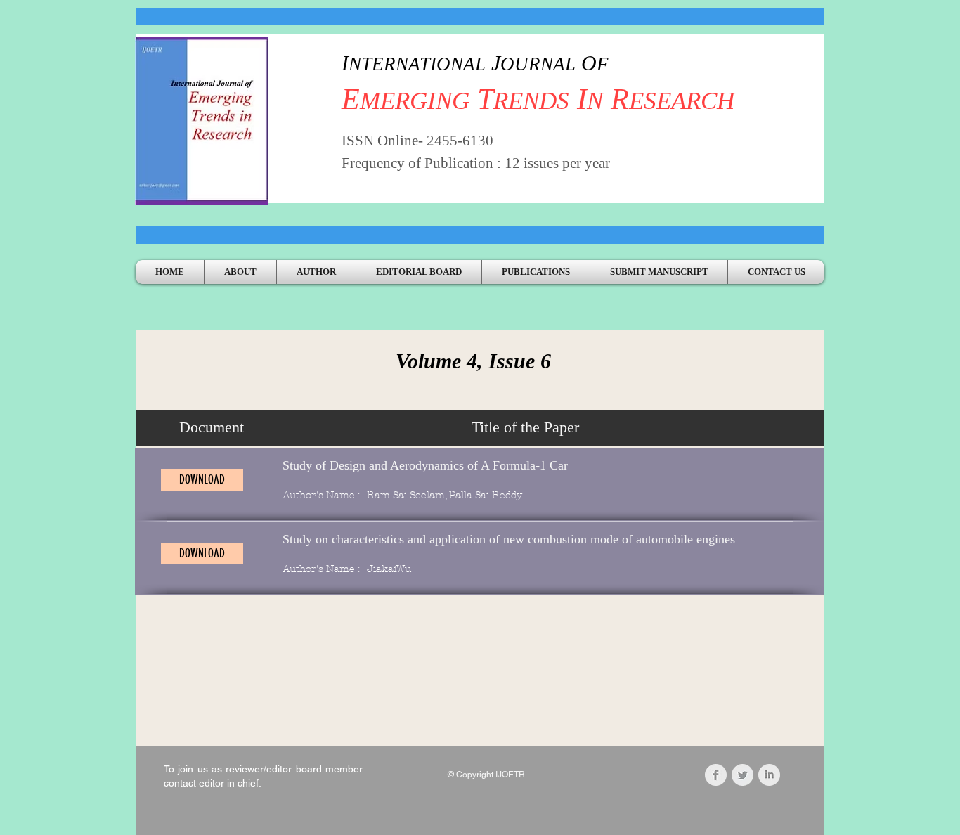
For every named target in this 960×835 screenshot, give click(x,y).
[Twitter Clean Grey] (742, 775)
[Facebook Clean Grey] (716, 775)
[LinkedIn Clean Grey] (769, 775)
